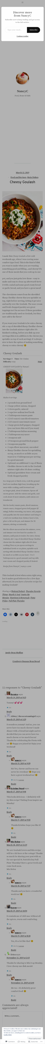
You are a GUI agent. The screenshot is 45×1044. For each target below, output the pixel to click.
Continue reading (22, 36)
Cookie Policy (8, 1035)
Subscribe (33, 30)
